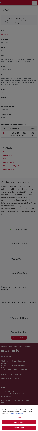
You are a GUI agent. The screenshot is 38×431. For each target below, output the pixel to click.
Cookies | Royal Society (16, 413)
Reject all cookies (19, 422)
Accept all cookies (19, 427)
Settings (19, 417)
